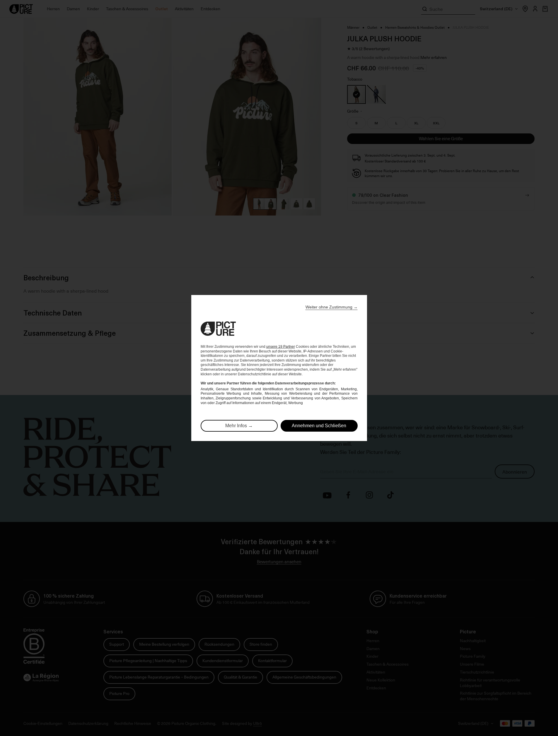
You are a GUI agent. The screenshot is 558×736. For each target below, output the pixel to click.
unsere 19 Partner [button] (280, 347)
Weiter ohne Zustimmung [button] (332, 307)
